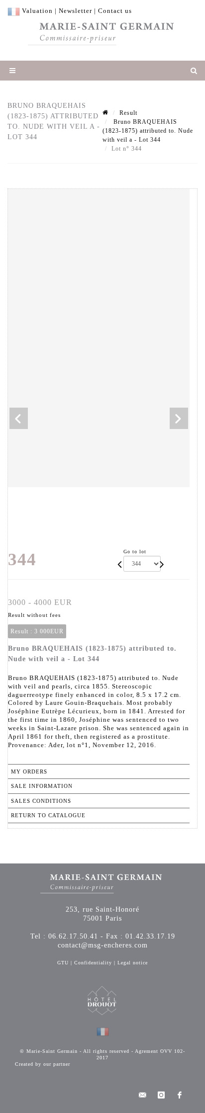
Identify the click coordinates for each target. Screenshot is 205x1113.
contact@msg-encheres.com (103, 945)
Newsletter (75, 10)
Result (128, 112)
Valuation (37, 10)
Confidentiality (93, 962)
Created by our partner (42, 1064)
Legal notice (132, 962)
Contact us (115, 10)
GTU (63, 962)
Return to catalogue (48, 815)
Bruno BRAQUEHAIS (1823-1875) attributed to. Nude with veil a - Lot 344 (147, 130)
